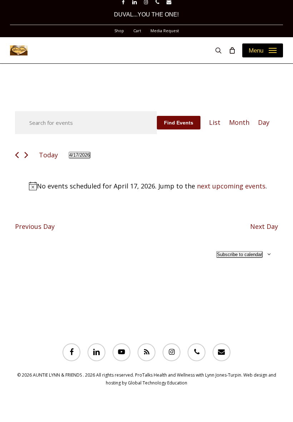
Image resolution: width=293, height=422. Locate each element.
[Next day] (26, 155)
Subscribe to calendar (239, 254)
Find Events (178, 123)
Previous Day (35, 226)
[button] (262, 50)
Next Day (264, 226)
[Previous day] (17, 155)
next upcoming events (231, 186)
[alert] (148, 186)
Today (48, 155)
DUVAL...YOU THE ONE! (146, 14)
